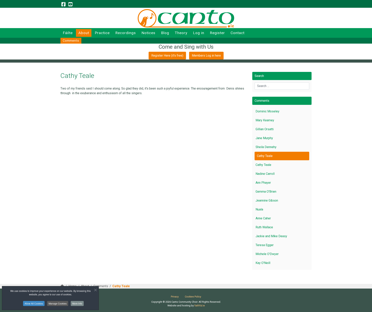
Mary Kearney (265, 120)
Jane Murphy (264, 138)
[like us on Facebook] (63, 4)
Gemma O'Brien (266, 191)
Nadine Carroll (265, 174)
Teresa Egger (265, 245)
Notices (148, 33)
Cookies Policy (193, 296)
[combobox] (282, 86)
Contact (238, 33)
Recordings (125, 33)
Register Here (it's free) (167, 55)
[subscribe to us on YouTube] (70, 4)
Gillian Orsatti (265, 129)
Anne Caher (263, 218)
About (83, 33)
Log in (198, 33)
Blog (165, 33)
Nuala (259, 209)
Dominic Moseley (267, 111)
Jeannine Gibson (267, 200)
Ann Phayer (263, 182)
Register (217, 33)
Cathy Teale (265, 156)
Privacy (175, 296)
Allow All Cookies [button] (34, 303)
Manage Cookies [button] (58, 303)
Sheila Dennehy (266, 147)
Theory (181, 33)
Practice (102, 33)
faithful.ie (199, 305)
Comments (71, 40)
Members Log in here (206, 55)
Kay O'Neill (263, 263)
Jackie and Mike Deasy (271, 236)
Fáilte (68, 33)
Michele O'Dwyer (267, 254)
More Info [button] (77, 303)
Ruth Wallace (264, 227)
